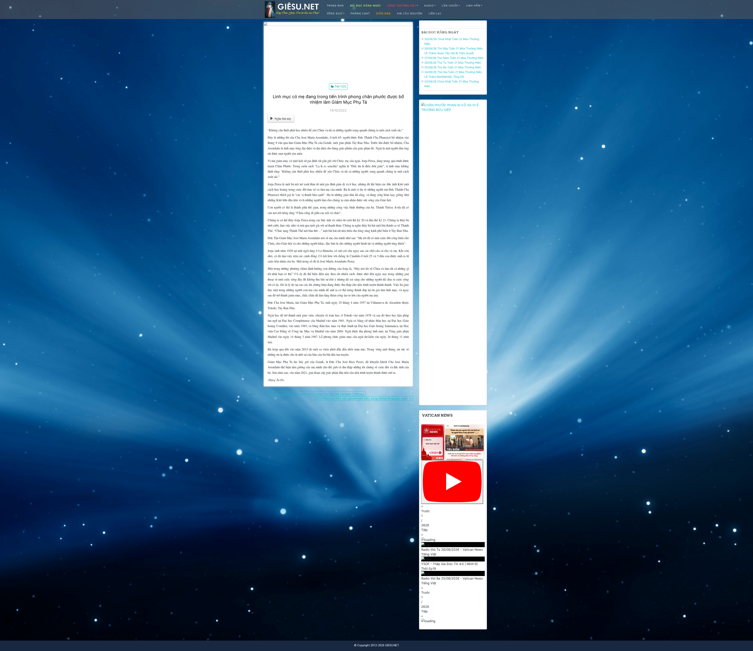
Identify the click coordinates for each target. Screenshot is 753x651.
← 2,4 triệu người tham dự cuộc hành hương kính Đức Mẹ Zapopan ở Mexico (315, 393)
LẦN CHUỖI (450, 5)
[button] (453, 508)
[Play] (452, 482)
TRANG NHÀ (335, 5)
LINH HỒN (473, 5)
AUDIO (429, 5)
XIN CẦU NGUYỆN (409, 13)
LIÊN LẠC (435, 13)
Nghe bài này (283, 118)
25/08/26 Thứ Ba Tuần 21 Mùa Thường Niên (452, 67)
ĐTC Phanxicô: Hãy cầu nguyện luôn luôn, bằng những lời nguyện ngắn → (363, 398)
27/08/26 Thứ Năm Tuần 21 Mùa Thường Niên (454, 57)
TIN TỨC (340, 86)
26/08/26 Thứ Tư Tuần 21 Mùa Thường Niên (452, 62)
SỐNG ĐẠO (335, 13)
